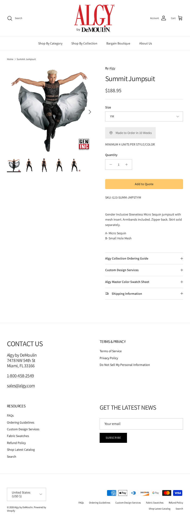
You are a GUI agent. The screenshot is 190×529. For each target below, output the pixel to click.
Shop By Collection (84, 43)
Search (11, 456)
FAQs (10, 415)
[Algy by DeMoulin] (95, 18)
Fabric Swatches (18, 436)
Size (108, 107)
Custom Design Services (122, 270)
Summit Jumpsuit (26, 59)
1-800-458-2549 (20, 376)
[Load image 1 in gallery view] (51, 110)
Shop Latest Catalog (21, 449)
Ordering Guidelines (20, 422)
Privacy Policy (109, 358)
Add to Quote (144, 184)
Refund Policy (16, 443)
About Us (145, 43)
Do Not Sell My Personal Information (125, 365)
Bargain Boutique (118, 43)
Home (10, 59)
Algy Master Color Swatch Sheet (127, 282)
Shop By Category (50, 43)
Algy (112, 68)
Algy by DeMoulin (23, 507)
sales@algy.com (21, 386)
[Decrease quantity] (109, 164)
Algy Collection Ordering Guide (126, 258)
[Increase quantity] (128, 164)
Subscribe (113, 437)
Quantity (111, 155)
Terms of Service (111, 351)
